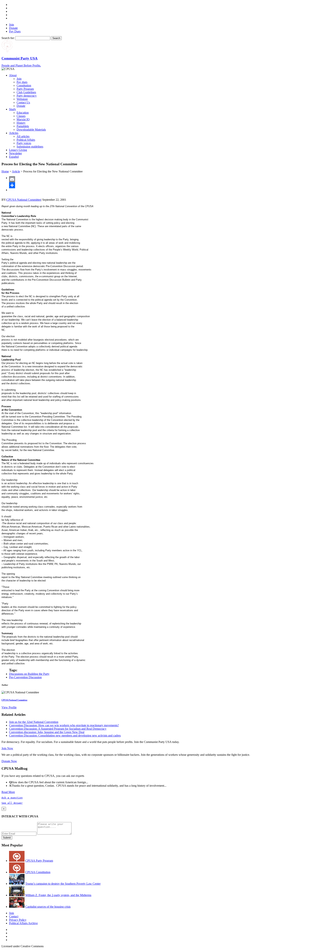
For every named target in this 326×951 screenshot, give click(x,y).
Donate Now (9, 761)
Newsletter (15, 153)
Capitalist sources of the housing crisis (48, 906)
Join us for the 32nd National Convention (33, 722)
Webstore (22, 99)
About (13, 75)
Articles (13, 133)
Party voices (24, 143)
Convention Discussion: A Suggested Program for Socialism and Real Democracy (57, 728)
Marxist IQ (23, 119)
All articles (23, 136)
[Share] (166, 185)
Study (12, 109)
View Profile (9, 707)
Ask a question (12, 797)
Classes (21, 116)
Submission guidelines (30, 146)
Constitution (24, 85)
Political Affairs (26, 139)
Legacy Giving (18, 150)
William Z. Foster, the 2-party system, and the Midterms (58, 895)
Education (23, 112)
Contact (13, 916)
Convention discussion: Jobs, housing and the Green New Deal (46, 732)
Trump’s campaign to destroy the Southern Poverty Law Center (63, 883)
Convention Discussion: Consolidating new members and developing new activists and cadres (65, 735)
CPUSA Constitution (37, 872)
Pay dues (22, 82)
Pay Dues (15, 31)
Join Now (7, 748)
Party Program (25, 88)
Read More (8, 792)
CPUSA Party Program (39, 860)
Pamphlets (23, 126)
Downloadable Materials (31, 129)
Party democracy (27, 95)
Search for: (8, 38)
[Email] (166, 179)
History (21, 122)
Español (14, 156)
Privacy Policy (17, 919)
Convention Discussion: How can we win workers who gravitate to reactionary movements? (64, 725)
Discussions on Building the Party (29, 673)
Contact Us (23, 102)
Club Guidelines (26, 92)
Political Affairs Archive (23, 923)
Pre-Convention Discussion (25, 677)
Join (11, 24)
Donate (13, 28)
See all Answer (12, 803)
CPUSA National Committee (23, 199)
